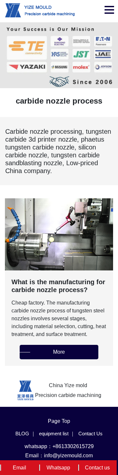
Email (19, 467)
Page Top (59, 421)
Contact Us (90, 433)
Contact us (97, 467)
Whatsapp (58, 467)
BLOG (22, 433)
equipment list (54, 433)
